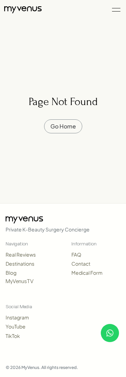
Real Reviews (21, 254)
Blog (11, 272)
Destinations (20, 263)
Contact (80, 263)
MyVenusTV (20, 281)
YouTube (16, 326)
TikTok (13, 336)
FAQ (76, 254)
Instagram (17, 317)
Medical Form (87, 272)
